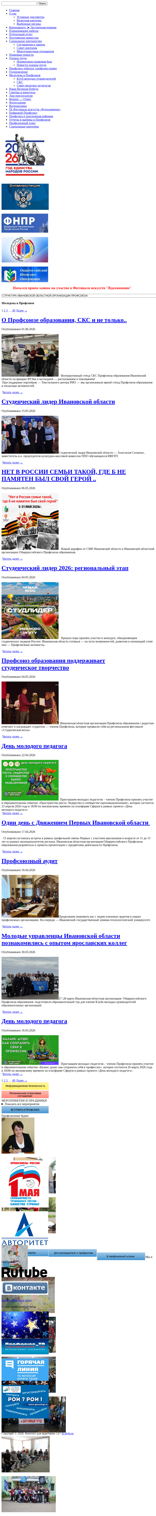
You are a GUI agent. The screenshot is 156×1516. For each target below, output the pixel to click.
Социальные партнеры (24, 126)
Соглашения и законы (31, 44)
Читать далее (12, 392)
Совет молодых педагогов (34, 85)
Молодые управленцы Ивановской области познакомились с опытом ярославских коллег (64, 939)
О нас (13, 13)
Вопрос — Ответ (20, 99)
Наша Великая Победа (23, 89)
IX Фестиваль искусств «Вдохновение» (35, 109)
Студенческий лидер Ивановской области (58, 401)
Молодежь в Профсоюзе (25, 75)
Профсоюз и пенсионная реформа (31, 116)
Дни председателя (21, 95)
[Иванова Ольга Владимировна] (18, 1152)
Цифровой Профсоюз (23, 112)
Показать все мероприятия (22, 1104)
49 (13, 310)
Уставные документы (30, 17)
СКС (20, 82)
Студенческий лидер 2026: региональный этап (65, 567)
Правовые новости (21, 54)
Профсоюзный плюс (22, 123)
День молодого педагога (34, 745)
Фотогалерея (17, 102)
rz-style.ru (68, 1433)
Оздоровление (18, 71)
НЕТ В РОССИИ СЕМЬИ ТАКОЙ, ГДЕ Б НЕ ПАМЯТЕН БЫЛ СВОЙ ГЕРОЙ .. (64, 475)
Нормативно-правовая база (34, 61)
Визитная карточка (29, 20)
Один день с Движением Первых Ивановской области (76, 822)
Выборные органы (29, 23)
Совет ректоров (27, 48)
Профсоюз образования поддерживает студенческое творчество (53, 664)
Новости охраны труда (31, 65)
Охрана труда (18, 58)
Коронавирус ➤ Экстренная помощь (33, 27)
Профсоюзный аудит (30, 860)
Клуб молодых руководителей (36, 78)
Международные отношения (35, 51)
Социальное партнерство (25, 41)
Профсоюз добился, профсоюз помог (33, 68)
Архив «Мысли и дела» (17, 1300)
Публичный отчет (21, 34)
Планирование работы (23, 30)
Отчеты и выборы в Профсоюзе (29, 119)
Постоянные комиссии (24, 37)
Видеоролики (18, 106)
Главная (14, 10)
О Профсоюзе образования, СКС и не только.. (64, 319)
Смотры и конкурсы (22, 92)
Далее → (21, 310)
